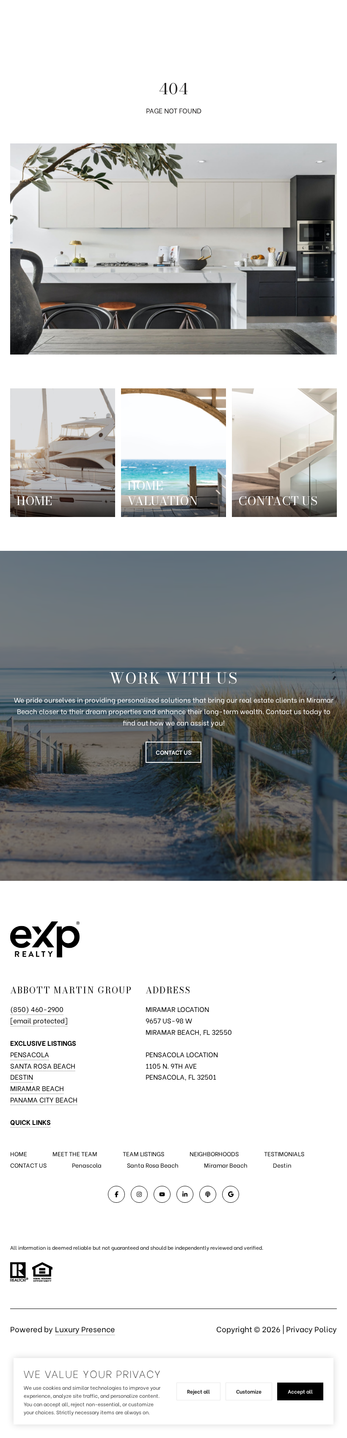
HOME (18, 1153)
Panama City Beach (43, 1099)
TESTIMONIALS (284, 1153)
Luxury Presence (85, 1328)
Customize (249, 1391)
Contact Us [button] (173, 752)
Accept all (300, 1391)
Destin (21, 1076)
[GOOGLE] (230, 1194)
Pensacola (29, 1054)
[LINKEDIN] (184, 1194)
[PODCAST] (207, 1194)
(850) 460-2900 (36, 1009)
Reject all (198, 1391)
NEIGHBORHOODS (214, 1153)
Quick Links (30, 1122)
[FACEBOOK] (116, 1194)
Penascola (87, 1164)
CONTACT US (28, 1165)
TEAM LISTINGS (143, 1153)
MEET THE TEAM (74, 1153)
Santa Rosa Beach (42, 1065)
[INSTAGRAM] (139, 1194)
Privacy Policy (311, 1328)
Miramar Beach (37, 1088)
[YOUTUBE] (162, 1194)
